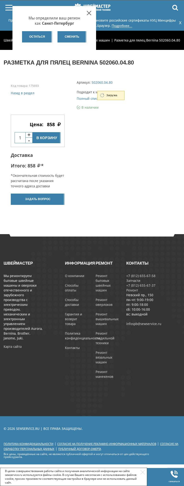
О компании (74, 276)
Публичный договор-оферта (79, 449)
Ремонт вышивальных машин (107, 319)
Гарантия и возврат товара (73, 319)
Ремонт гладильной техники (105, 338)
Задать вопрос (38, 199)
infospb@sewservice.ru (143, 324)
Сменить (72, 36)
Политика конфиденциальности (28, 444)
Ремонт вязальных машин (104, 357)
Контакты (72, 348)
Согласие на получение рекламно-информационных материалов (106, 444)
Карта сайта (13, 347)
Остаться (37, 36)
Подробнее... (122, 26)
